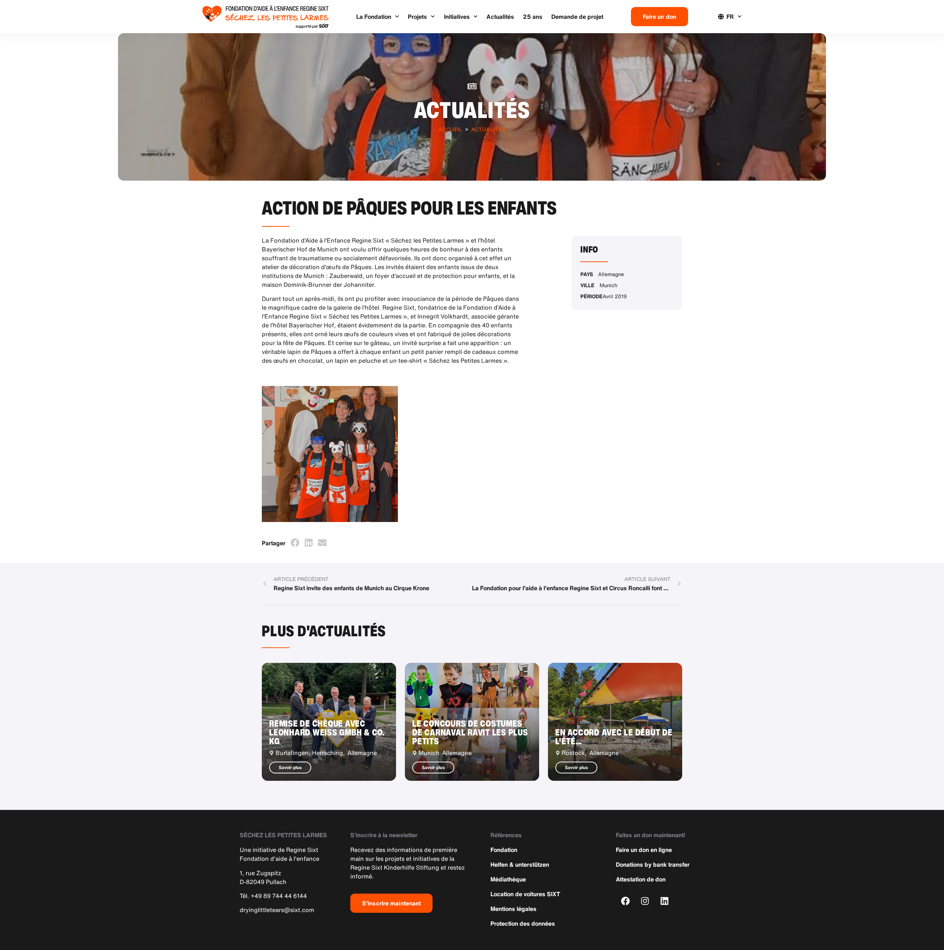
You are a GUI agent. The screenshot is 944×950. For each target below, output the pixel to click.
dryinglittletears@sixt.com (277, 909)
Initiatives (457, 16)
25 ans (532, 16)
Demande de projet (577, 16)
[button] (295, 542)
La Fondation (373, 16)
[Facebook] (625, 901)
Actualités (500, 16)
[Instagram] (645, 901)
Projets (417, 16)
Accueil (450, 129)
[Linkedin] (664, 901)
